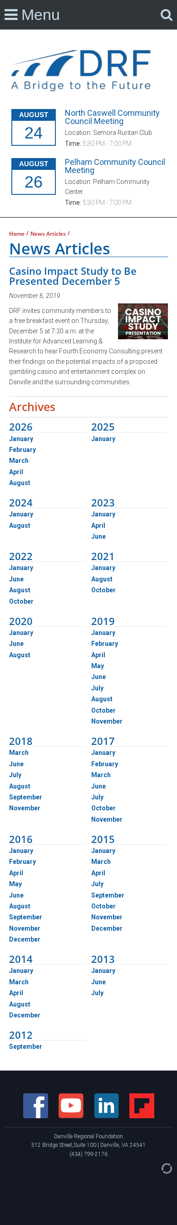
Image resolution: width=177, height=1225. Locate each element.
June (98, 536)
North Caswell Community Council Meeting (112, 117)
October (21, 601)
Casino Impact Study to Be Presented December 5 (73, 276)
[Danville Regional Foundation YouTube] (72, 1105)
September (25, 797)
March (19, 460)
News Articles (48, 234)
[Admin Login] (157, 1167)
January (21, 438)
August (19, 482)
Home (17, 234)
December (24, 939)
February (22, 449)
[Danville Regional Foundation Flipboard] (141, 1105)
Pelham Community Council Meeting (115, 166)
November (107, 721)
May (97, 666)
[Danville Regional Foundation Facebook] (36, 1105)
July (97, 688)
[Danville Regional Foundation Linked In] (107, 1105)
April (16, 472)
